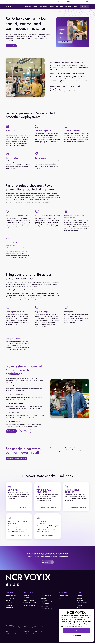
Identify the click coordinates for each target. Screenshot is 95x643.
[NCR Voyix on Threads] (10, 584)
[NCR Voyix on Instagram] (14, 584)
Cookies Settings (16, 627)
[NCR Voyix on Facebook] (7, 584)
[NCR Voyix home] (11, 6)
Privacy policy (78, 627)
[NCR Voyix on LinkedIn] (17, 584)
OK (76, 630)
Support (76, 2)
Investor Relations (67, 2)
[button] (82, 1)
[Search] (59, 1)
